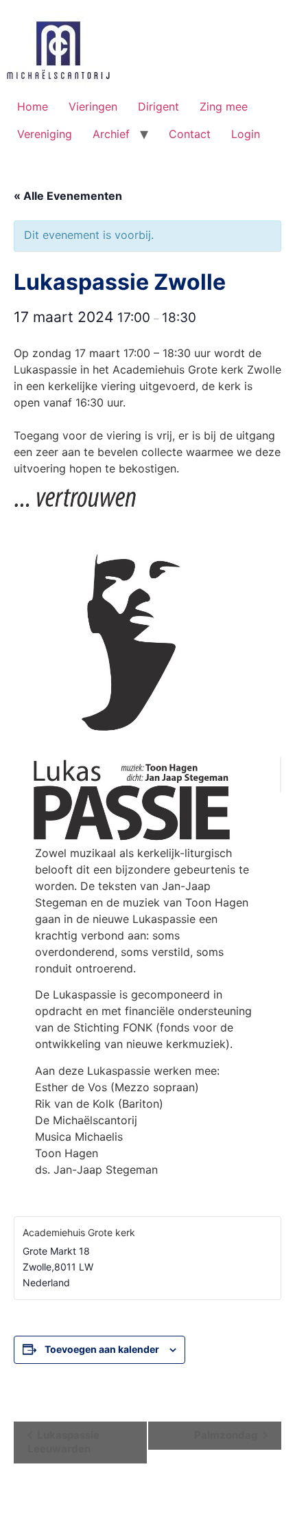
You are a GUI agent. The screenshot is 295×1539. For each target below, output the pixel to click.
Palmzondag (227, 1434)
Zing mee (224, 106)
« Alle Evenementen (68, 196)
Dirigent (158, 106)
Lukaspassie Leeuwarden (63, 1441)
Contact (190, 134)
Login (245, 134)
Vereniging (44, 134)
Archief (111, 134)
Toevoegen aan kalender (102, 1349)
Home (32, 106)
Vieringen (93, 106)
